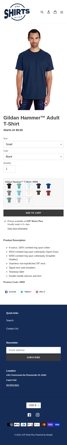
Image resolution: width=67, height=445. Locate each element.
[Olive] (39, 193)
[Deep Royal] (48, 186)
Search (10, 320)
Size (5, 138)
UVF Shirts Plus (28, 435)
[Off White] (29, 193)
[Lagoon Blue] (19, 193)
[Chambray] (29, 186)
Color (5, 151)
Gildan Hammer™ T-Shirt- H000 (21, 182)
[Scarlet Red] (48, 193)
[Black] (9, 186)
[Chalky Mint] (19, 186)
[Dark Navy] (39, 186)
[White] (29, 200)
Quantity (7, 163)
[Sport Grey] (19, 200)
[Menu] (61, 12)
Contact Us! (12, 328)
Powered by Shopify (44, 435)
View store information (17, 228)
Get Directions (12, 385)
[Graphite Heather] (9, 193)
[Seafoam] (9, 200)
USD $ (32, 405)
